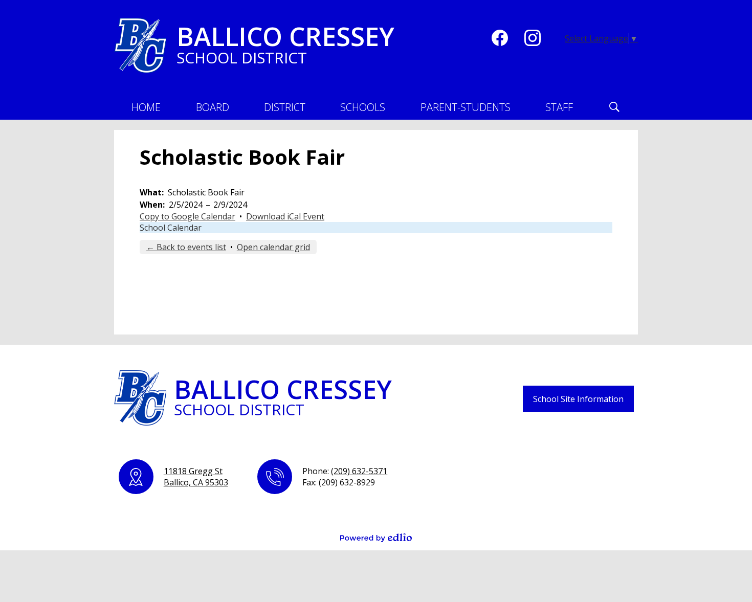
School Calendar (171, 227)
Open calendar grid (273, 247)
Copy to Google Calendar (187, 216)
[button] (212, 107)
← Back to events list (186, 247)
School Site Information (578, 399)
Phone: (344, 471)
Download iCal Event (285, 216)
